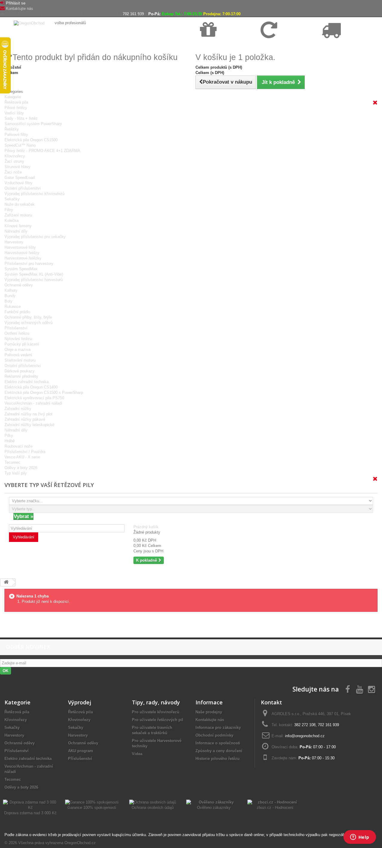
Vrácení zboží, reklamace (282, 45)
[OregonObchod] (29, 23)
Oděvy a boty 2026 (20, 468)
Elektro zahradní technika (26, 382)
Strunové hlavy (17, 167)
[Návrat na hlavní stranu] (6, 582)
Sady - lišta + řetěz (21, 118)
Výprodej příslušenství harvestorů (33, 279)
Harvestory (13, 242)
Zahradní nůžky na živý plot (28, 414)
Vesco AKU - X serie (22, 457)
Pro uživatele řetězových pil (157, 720)
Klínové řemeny (18, 226)
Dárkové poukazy (19, 371)
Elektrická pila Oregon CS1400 (31, 387)
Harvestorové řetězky (22, 258)
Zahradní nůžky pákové (24, 419)
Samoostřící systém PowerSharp (33, 124)
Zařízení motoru (18, 215)
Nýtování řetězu (18, 339)
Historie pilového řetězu (217, 758)
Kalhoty (11, 290)
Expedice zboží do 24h (340, 45)
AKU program (80, 751)
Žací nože (13, 172)
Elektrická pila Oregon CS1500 (31, 140)
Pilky (8, 435)
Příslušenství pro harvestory (28, 263)
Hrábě (9, 441)
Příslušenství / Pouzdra (24, 451)
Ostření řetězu (16, 333)
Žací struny (14, 161)
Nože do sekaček (19, 204)
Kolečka (11, 220)
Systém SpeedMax (21, 269)
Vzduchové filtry (18, 183)
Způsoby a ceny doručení (218, 751)
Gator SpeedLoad (19, 177)
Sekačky (12, 199)
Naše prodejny (208, 712)
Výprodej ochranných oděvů (28, 322)
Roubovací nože (18, 446)
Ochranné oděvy (18, 285)
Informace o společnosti (217, 743)
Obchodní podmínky (214, 735)
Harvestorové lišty (20, 247)
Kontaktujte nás (19, 8)
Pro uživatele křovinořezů (155, 712)
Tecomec (12, 462)
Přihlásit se (15, 3)
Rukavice (12, 306)
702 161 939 (133, 14)
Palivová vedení (18, 355)
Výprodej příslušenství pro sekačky (35, 236)
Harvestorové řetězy (21, 253)
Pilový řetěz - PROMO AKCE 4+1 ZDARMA (42, 150)
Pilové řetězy (15, 107)
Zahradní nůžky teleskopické (29, 425)
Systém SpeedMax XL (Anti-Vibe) (33, 274)
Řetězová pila (16, 102)
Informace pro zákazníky (218, 727)
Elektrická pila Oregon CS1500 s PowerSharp (43, 392)
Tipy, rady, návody (156, 702)
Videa (137, 754)
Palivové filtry (16, 134)
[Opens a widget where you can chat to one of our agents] (359, 837)
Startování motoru (20, 360)
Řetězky (11, 129)
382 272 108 (304, 725)
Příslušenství (15, 328)
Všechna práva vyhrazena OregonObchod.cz (57, 843)
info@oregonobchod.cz (305, 736)
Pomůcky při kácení (21, 344)
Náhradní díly (15, 231)
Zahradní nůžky (17, 408)
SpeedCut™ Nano (20, 145)
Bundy (10, 296)
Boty (8, 301)
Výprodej (79, 702)
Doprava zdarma (214, 45)
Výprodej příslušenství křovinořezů (34, 193)
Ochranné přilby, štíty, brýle (28, 317)
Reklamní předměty (21, 376)
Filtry (8, 210)
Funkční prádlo (17, 312)
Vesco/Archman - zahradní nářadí (33, 403)
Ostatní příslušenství (22, 188)
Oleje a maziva (17, 349)
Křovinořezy (14, 156)
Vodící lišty (14, 113)
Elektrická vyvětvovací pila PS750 (34, 398)
